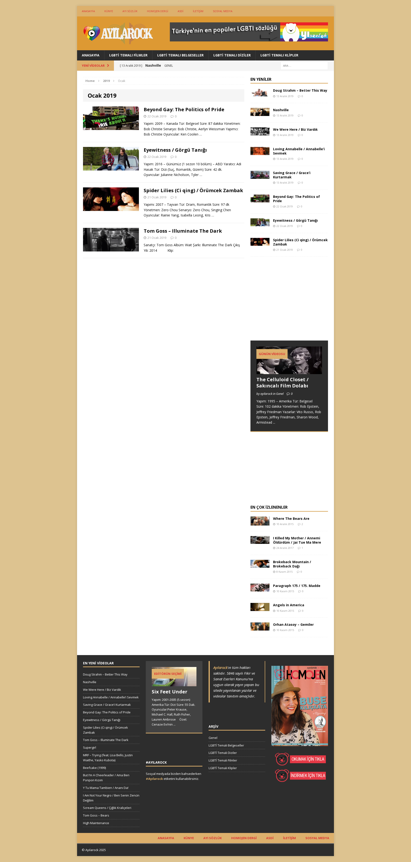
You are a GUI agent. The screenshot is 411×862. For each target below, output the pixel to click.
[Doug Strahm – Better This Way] (259, 93)
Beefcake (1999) (94, 768)
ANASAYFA (88, 11)
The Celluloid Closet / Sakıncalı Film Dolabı (282, 382)
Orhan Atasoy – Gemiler (293, 624)
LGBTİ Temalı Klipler (279, 55)
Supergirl (89, 747)
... (274, 422)
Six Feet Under (169, 691)
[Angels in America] (259, 608)
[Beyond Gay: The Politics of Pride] (259, 199)
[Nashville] (259, 113)
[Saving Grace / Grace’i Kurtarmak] (259, 176)
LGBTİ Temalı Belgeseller (180, 55)
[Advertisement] (286, 303)
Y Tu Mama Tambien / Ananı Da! (105, 788)
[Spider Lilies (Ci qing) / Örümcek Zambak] (259, 243)
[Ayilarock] (117, 33)
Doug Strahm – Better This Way (300, 90)
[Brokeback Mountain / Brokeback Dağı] (259, 565)
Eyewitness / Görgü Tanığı (175, 150)
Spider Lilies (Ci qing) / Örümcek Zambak (193, 190)
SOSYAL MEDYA (222, 11)
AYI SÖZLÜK (129, 11)
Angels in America (288, 605)
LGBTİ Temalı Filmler (128, 55)
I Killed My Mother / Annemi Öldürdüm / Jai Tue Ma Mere (297, 540)
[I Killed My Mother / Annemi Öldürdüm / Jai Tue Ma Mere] (259, 541)
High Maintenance (96, 823)
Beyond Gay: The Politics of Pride (184, 109)
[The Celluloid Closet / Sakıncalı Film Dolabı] (289, 371)
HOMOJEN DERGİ (157, 11)
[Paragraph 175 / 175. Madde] (259, 588)
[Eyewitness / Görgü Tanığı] (259, 223)
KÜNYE (108, 11)
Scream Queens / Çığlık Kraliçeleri (107, 808)
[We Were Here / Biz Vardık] (259, 132)
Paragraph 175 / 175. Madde (296, 585)
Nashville (281, 110)
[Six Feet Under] (174, 684)
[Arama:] (304, 65)
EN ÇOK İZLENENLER (269, 507)
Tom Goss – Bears (96, 815)
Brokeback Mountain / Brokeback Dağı (292, 564)
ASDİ (180, 11)
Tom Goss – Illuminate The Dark (183, 231)
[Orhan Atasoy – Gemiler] (259, 628)
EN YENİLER (260, 79)
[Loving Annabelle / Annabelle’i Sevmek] (259, 152)
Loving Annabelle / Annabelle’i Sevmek (299, 151)
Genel (213, 738)
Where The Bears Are (291, 518)
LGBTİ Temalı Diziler (232, 55)
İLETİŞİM (198, 11)
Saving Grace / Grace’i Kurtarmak (291, 174)
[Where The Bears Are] (259, 523)
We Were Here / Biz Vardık (295, 129)
